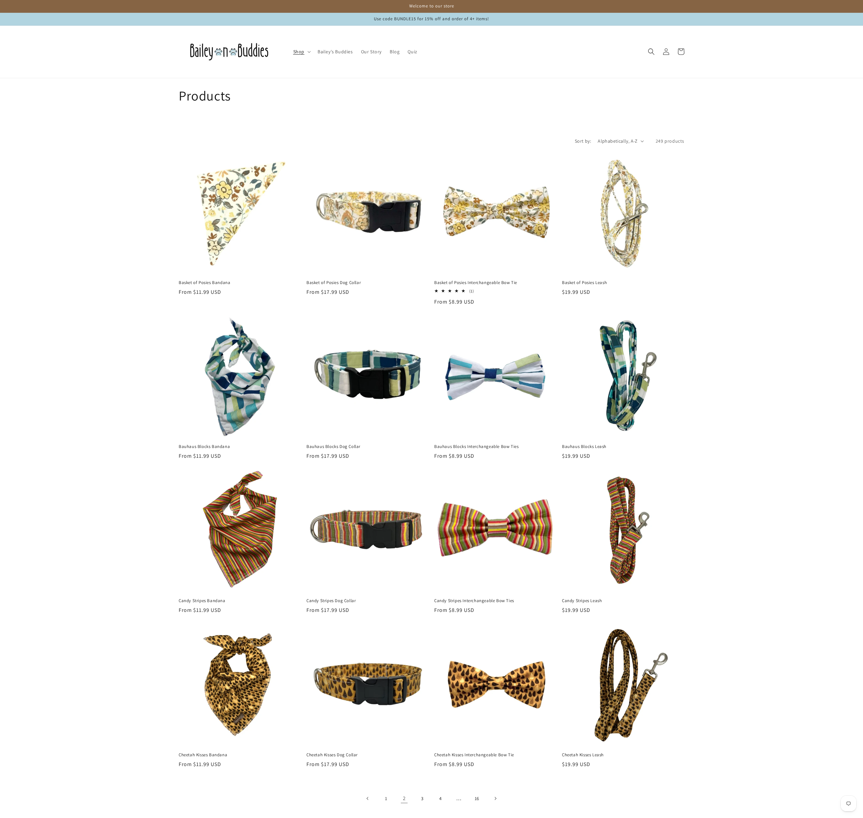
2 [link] (404, 798)
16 (477, 798)
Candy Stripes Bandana (202, 600)
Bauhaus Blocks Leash (584, 446)
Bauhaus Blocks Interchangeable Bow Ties (476, 446)
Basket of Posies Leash (584, 282)
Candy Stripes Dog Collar (331, 600)
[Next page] (495, 798)
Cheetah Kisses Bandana (203, 755)
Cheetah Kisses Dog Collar (332, 755)
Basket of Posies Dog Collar (333, 282)
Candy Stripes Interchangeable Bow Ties (474, 600)
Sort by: (583, 141)
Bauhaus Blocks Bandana (204, 446)
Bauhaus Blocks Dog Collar (333, 446)
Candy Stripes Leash (582, 600)
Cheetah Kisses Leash (583, 755)
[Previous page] (367, 798)
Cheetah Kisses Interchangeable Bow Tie (474, 755)
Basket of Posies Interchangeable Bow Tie (475, 282)
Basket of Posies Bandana (204, 282)
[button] (301, 52)
